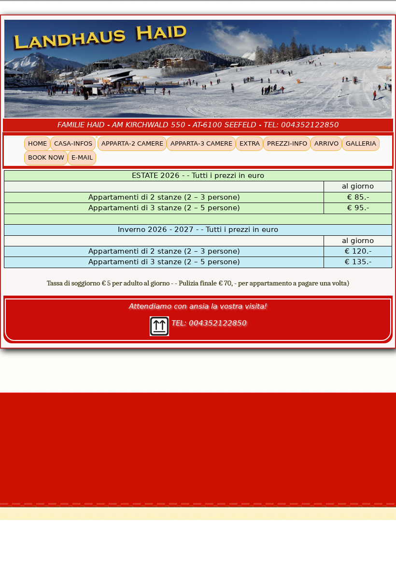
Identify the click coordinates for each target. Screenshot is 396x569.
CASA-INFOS (73, 143)
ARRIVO (326, 143)
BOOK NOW (46, 157)
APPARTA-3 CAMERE (201, 143)
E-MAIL (82, 157)
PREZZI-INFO (287, 143)
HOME (37, 143)
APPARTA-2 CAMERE (132, 143)
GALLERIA (361, 143)
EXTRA (250, 143)
